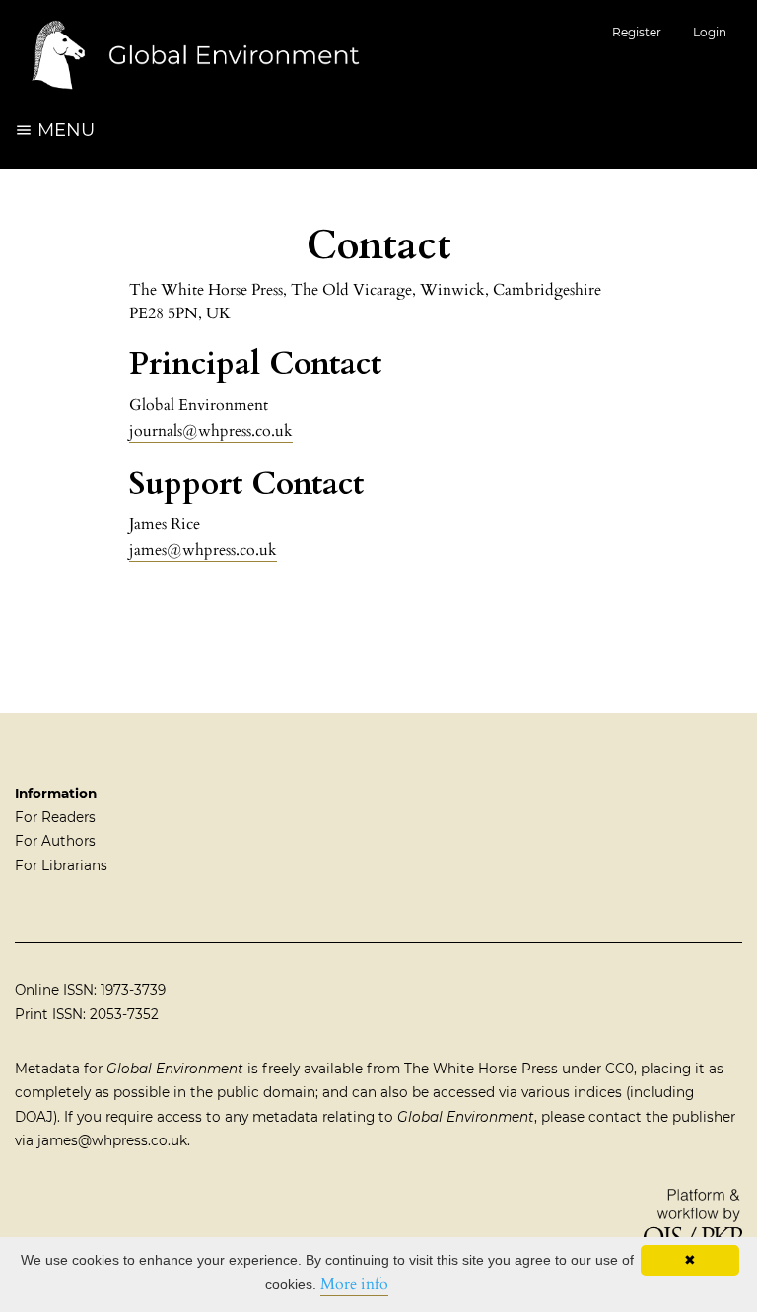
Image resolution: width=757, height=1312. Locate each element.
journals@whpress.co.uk (211, 431)
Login (709, 32)
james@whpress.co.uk (203, 550)
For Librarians (61, 865)
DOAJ (34, 1117)
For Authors (55, 841)
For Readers (55, 817)
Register (636, 32)
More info (354, 1284)
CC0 (619, 1068)
